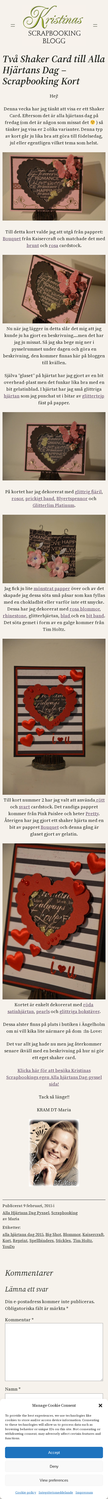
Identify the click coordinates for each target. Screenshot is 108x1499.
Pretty (92, 813)
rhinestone (14, 616)
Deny (54, 1466)
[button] (100, 1405)
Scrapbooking (64, 1212)
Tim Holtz (82, 1240)
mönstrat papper (52, 588)
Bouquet (12, 238)
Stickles (63, 1240)
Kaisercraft (92, 1234)
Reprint (20, 1240)
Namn (13, 1389)
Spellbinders (41, 1240)
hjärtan (12, 396)
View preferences (54, 1480)
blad (66, 616)
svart (24, 807)
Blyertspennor (72, 498)
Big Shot (53, 1234)
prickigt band (39, 498)
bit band (95, 616)
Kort (7, 1240)
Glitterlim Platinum (53, 505)
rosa (53, 245)
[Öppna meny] (13, 25)
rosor (17, 498)
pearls (43, 1011)
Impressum (84, 1492)
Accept (54, 1452)
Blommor (71, 1234)
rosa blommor (85, 609)
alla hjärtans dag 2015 (23, 1234)
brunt (33, 245)
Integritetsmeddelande (56, 1492)
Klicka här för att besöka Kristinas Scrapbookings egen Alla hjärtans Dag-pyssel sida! (54, 1077)
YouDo (9, 1246)
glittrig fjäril (88, 491)
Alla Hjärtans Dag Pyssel (26, 1212)
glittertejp (93, 396)
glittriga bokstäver (79, 1011)
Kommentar (19, 1320)
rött (100, 800)
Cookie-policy (25, 1492)
